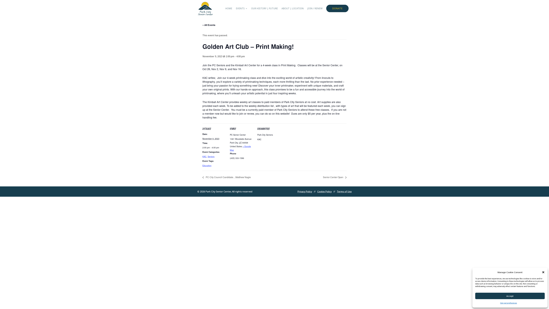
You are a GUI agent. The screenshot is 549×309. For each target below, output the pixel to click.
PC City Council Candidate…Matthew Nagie (228, 177)
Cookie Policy (324, 191)
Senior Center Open (333, 177)
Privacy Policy (305, 191)
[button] (543, 272)
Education (206, 165)
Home (228, 8)
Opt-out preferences (508, 303)
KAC (204, 156)
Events (240, 8)
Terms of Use (344, 191)
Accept (510, 296)
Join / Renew (315, 8)
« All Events (208, 25)
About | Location (293, 8)
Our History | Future (264, 8)
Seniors (211, 156)
